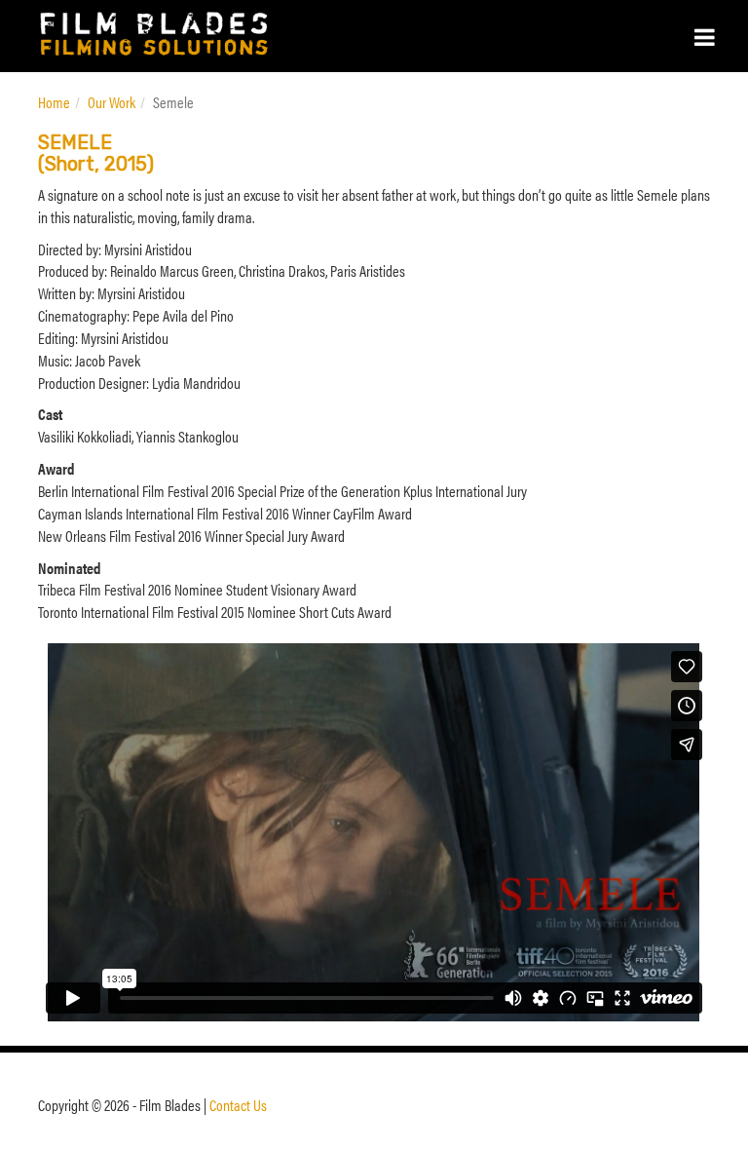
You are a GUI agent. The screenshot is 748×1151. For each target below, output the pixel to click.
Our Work (111, 102)
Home (54, 102)
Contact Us (238, 1104)
